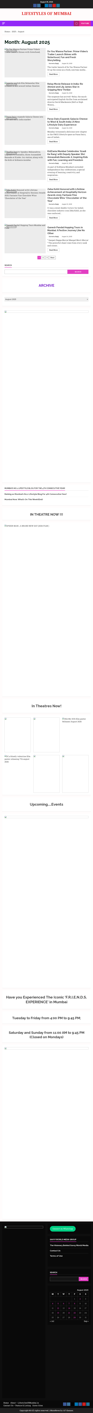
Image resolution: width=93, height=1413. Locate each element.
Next (52, 257)
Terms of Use (56, 1256)
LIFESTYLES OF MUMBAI (46, 13)
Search (8, 265)
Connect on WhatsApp (63, 1228)
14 (69, 1308)
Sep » (86, 1321)
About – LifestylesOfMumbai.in (24, 1403)
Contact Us (55, 1251)
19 (58, 1313)
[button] (3, 23)
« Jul (52, 1321)
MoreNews (55, 1410)
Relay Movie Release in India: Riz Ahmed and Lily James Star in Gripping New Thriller (25, 96)
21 (69, 1313)
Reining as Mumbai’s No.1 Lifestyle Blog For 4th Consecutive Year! (36, 494)
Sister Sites (37, 1405)
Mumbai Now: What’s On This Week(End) (24, 499)
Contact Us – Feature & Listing (17, 1405)
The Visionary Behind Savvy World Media (69, 1245)
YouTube (85, 23)
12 (58, 1308)
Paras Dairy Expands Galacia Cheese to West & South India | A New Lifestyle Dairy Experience (25, 130)
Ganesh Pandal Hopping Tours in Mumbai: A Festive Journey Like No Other (25, 238)
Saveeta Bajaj (54, 63)
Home (6, 1403)
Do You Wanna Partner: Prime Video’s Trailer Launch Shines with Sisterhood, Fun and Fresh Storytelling (25, 62)
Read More (54, 74)
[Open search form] (71, 23)
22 (75, 1313)
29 (74, 1317)
